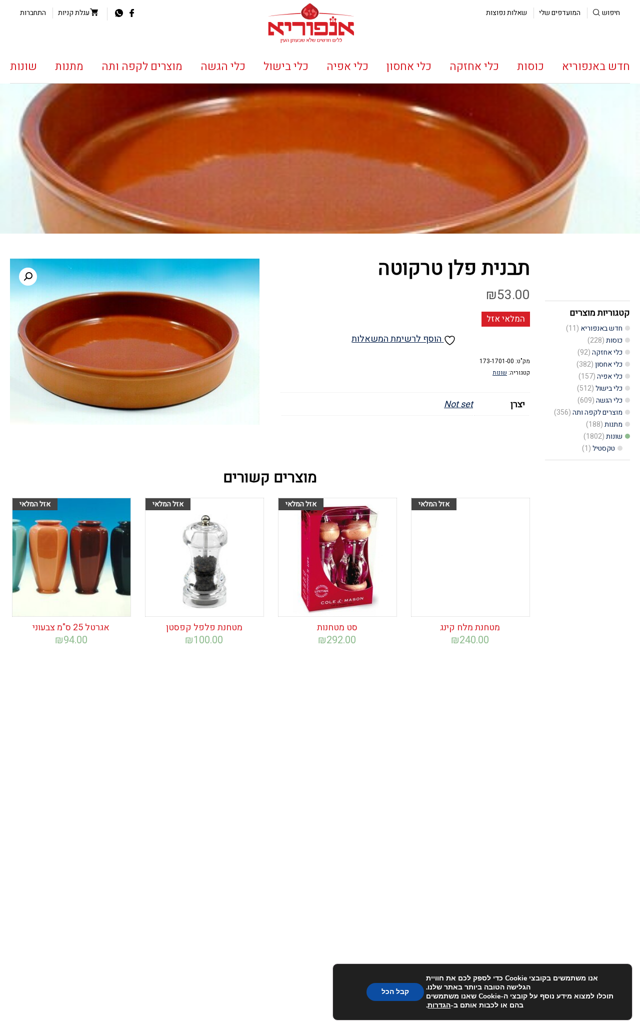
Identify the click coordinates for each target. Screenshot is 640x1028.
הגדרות (439, 1005)
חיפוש (611, 13)
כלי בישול (286, 66)
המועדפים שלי (559, 13)
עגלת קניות (74, 13)
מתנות (69, 66)
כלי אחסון (409, 66)
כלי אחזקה (474, 66)
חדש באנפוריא (596, 66)
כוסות (530, 66)
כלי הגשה (223, 66)
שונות (23, 66)
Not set (458, 404)
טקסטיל (603, 448)
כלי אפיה (347, 66)
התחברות (33, 13)
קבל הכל (395, 991)
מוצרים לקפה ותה (142, 66)
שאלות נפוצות (506, 13)
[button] (28, 277)
